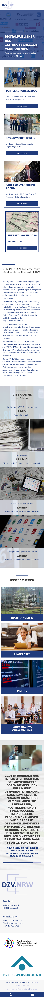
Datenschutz (23, 989)
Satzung (33, 989)
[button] (38, 5)
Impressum (12, 989)
